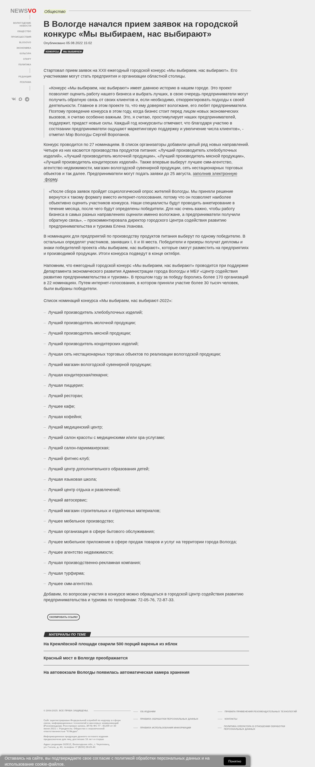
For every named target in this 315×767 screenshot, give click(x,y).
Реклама (25, 82)
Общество (24, 31)
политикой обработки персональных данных (157, 758)
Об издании (147, 711)
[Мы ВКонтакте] (14, 99)
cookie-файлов (49, 764)
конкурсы (52, 51)
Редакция (24, 76)
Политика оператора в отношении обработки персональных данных (254, 727)
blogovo (25, 42)
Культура (25, 53)
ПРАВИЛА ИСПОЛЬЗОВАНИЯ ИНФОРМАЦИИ (165, 727)
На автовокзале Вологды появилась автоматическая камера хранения (117, 672)
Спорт (27, 59)
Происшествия (21, 37)
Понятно (234, 761)
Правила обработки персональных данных (169, 719)
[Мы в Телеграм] (27, 99)
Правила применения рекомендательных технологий (261, 711)
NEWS (20, 10)
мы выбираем (72, 51)
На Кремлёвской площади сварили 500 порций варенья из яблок (110, 644)
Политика (24, 64)
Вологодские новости (22, 24)
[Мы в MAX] (20, 99)
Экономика (23, 48)
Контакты (231, 719)
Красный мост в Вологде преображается (86, 658)
